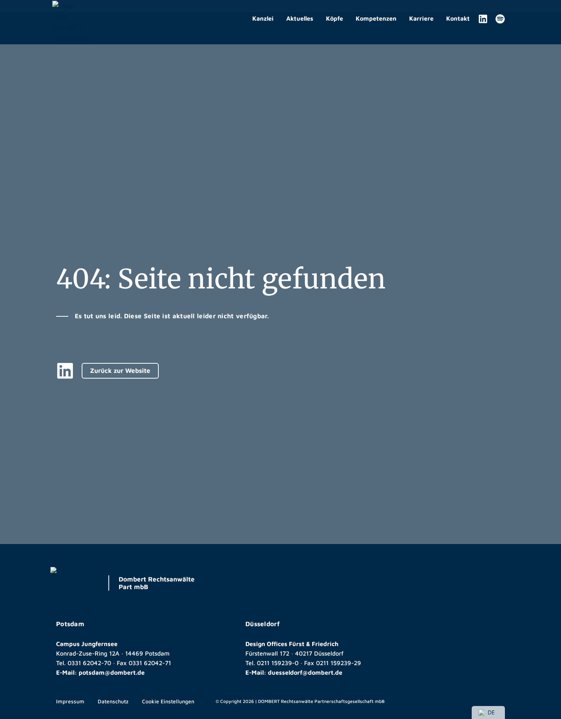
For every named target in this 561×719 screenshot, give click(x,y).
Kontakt (458, 18)
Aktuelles (299, 18)
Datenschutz (113, 701)
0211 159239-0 (277, 662)
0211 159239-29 (338, 662)
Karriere (421, 18)
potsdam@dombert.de (112, 672)
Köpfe (334, 18)
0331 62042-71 (150, 662)
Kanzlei (263, 18)
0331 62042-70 (89, 662)
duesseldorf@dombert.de (305, 672)
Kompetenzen (376, 18)
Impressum (70, 701)
